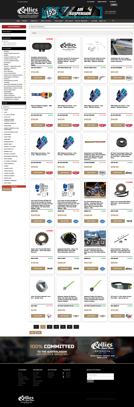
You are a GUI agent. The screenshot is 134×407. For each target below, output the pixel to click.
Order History (102, 1)
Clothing (94, 21)
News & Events (46, 21)
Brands (24, 21)
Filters (32, 332)
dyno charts (59, 21)
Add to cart (38, 77)
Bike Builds (69, 21)
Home (18, 21)
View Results (6, 189)
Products (34, 21)
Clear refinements (14, 26)
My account (91, 1)
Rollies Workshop (81, 21)
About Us (102, 21)
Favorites (113, 1)
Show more (14, 186)
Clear (38, 332)
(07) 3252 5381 (110, 13)
